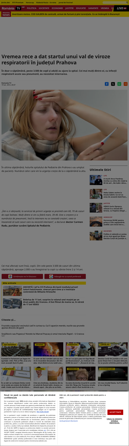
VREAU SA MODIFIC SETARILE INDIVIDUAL (114, 421)
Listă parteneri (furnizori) (68, 421)
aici (45, 430)
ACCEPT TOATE (115, 412)
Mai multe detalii (43, 412)
